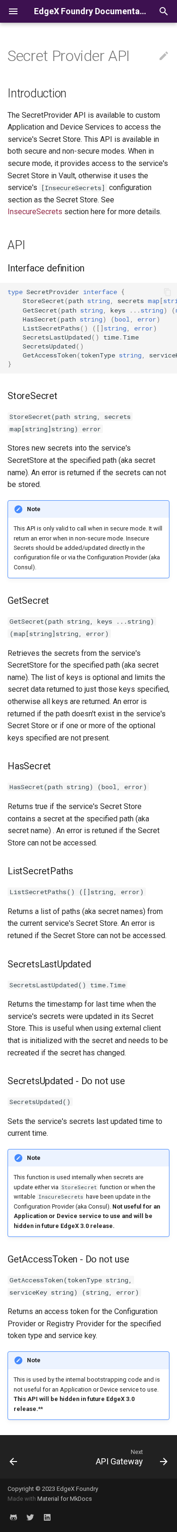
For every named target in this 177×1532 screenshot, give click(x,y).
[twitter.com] (30, 1516)
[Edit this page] (163, 56)
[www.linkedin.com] (47, 1516)
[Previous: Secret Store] (13, 1457)
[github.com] (13, 1516)
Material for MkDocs (64, 1498)
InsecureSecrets (35, 211)
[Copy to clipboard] (167, 292)
